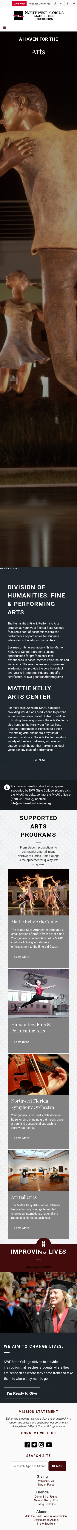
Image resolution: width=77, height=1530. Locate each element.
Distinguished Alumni (46, 1520)
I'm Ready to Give (22, 1393)
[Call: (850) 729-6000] (32, 799)
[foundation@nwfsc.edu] (61, 3)
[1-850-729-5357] (55, 3)
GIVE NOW (38, 760)
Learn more (21, 1042)
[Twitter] (74, 3)
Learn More (21, 957)
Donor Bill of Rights (46, 1496)
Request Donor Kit (39, 3)
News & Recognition (46, 1500)
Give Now (19, 3)
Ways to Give (46, 1481)
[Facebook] (67, 3)
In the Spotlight (46, 1523)
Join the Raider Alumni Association (46, 1516)
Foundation (6, 568)
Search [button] (57, 1466)
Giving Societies (46, 1504)
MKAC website (25, 794)
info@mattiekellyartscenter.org (31, 803)
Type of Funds (46, 1484)
